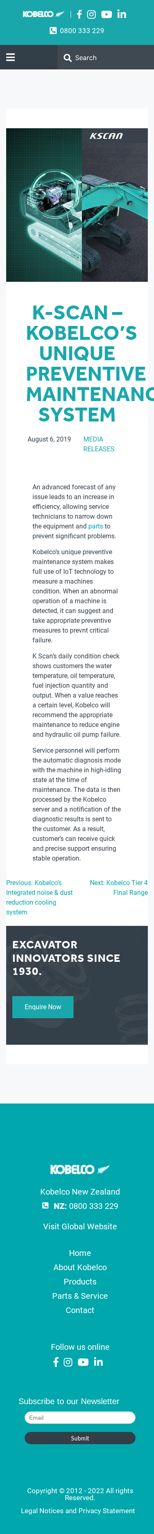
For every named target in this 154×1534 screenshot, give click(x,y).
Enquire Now (43, 1007)
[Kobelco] (80, 1171)
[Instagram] (91, 14)
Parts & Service (80, 1296)
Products (80, 1282)
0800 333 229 (82, 31)
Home (80, 1253)
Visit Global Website (80, 1226)
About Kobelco (80, 1267)
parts (95, 526)
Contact (80, 1310)
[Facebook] (79, 14)
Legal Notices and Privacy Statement (78, 1511)
